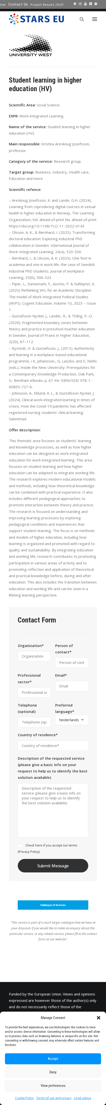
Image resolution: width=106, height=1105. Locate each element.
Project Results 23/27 (47, 4)
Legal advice (82, 1098)
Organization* (31, 645)
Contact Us (18, 4)
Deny (53, 1072)
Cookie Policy (24, 1098)
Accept (53, 1058)
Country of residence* (38, 734)
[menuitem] (18, 4)
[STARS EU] (36, 19)
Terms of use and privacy (53, 1098)
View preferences (53, 1085)
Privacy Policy (29, 851)
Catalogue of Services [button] (53, 905)
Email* (61, 675)
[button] (98, 1017)
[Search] (79, 19)
